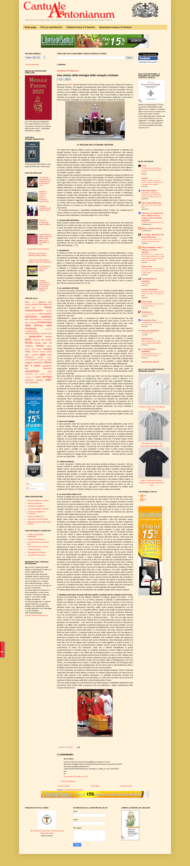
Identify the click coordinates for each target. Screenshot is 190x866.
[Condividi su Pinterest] (69, 79)
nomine (42, 352)
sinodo (49, 374)
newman (35, 352)
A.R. (145, 495)
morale (27, 349)
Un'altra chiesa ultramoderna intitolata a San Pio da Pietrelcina (40, 261)
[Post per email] (78, 747)
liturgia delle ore (43, 343)
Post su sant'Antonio (51, 27)
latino (28, 339)
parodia (40, 357)
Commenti (32, 489)
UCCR (143, 166)
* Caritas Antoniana (34, 549)
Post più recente (63, 786)
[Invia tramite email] (58, 79)
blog (33, 307)
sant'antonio (32, 371)
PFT (36, 360)
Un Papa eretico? (147, 333)
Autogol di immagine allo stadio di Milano (44, 222)
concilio (49, 311)
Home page (30, 27)
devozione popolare (38, 316)
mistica (49, 346)
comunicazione (34, 310)
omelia (35, 355)
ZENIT (70, 85)
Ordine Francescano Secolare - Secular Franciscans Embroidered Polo (151, 482)
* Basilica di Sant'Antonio (36, 539)
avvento (34, 304)
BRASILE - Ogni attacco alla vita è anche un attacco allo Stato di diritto (152, 293)
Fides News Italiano (149, 190)
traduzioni (29, 380)
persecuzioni (29, 360)
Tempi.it (144, 178)
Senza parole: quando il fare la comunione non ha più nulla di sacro (44, 181)
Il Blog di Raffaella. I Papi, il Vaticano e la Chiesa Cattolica (152, 250)
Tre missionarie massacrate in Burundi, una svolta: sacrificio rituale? (151, 170)
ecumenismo (35, 319)
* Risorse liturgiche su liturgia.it (38, 500)
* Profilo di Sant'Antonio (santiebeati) (35, 535)
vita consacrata (31, 382)
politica (49, 360)
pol (39, 360)
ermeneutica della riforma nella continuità (38, 325)
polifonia (43, 360)
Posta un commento (68, 781)
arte (50, 302)
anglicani (42, 302)
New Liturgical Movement (151, 203)
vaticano (39, 380)
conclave (28, 314)
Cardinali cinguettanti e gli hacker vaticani (44, 208)
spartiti (38, 377)
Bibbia (27, 307)
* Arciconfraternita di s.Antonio (38, 547)
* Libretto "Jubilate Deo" (35, 516)
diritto (27, 319)
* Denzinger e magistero (35, 506)
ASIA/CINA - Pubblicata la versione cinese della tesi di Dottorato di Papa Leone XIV (151, 195)
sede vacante (40, 374)
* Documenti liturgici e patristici (38, 509)
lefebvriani (36, 340)
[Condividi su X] (63, 79)
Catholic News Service (150, 362)
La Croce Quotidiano (149, 289)
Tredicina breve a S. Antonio (80, 27)
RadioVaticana (147, 339)
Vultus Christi (146, 302)
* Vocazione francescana (36, 555)
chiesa (48, 307)
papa (43, 354)
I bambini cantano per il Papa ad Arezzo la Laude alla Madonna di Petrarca (44, 285)
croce (33, 314)
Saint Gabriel (145, 283)
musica (47, 348)
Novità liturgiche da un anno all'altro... (44, 268)
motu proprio (36, 349)
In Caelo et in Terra (148, 320)
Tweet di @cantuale (32, 64)
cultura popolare (45, 314)
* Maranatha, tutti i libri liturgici (37, 519)
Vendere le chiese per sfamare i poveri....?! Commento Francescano (44, 196)
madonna (29, 346)
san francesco (38, 368)
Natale (27, 351)
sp (33, 377)
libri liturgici (46, 340)
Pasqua (49, 357)
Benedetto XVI (45, 304)
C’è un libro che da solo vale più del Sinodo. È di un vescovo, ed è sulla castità (152, 270)
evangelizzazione (31, 331)
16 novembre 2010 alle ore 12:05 (75, 776)
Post (30, 484)
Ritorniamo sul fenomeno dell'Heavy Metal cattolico (37, 254)
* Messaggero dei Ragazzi (36, 552)
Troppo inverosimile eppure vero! (152, 222)
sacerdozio (47, 366)
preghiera (29, 362)
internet (48, 336)
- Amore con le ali (147, 314)
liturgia (29, 342)
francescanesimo (32, 333)
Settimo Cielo (146, 266)
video (48, 379)
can (40, 307)
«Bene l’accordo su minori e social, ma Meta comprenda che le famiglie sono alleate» (152, 182)
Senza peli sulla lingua (150, 330)
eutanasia (48, 329)
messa (40, 345)
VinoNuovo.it (146, 312)
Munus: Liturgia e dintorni (151, 228)
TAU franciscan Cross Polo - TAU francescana (47, 831)
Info (144, 499)
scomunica (29, 374)
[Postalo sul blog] (61, 79)
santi (50, 371)
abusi (27, 302)
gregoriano (35, 336)
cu (37, 314)
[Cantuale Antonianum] (148, 63)
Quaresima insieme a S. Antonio (115, 27)
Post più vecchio (126, 786)
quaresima (38, 362)
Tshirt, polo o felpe (46, 833)
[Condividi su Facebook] (66, 79)
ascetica (28, 304)
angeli (34, 302)
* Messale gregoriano (34, 503)
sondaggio (28, 377)
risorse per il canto (38, 364)
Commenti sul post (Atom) (73, 790)
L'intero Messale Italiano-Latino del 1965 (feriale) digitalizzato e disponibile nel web (45, 239)
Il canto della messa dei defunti (38, 249)
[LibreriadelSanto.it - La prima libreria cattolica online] (95, 47)
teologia (47, 376)
